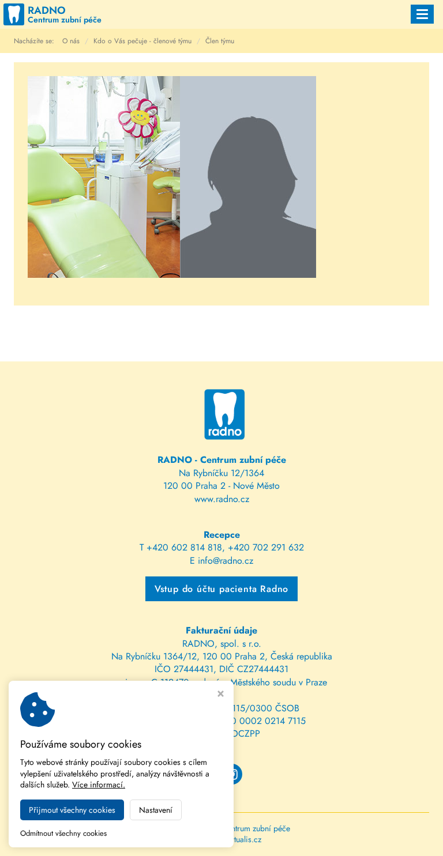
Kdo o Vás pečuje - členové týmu (142, 41)
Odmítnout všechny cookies (63, 834)
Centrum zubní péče (256, 828)
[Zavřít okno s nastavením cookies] (220, 695)
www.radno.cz (221, 499)
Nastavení (155, 810)
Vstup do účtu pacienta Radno (221, 588)
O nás (71, 41)
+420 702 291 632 (266, 547)
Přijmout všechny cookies (72, 810)
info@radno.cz (225, 560)
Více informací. (98, 784)
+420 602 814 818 (184, 547)
